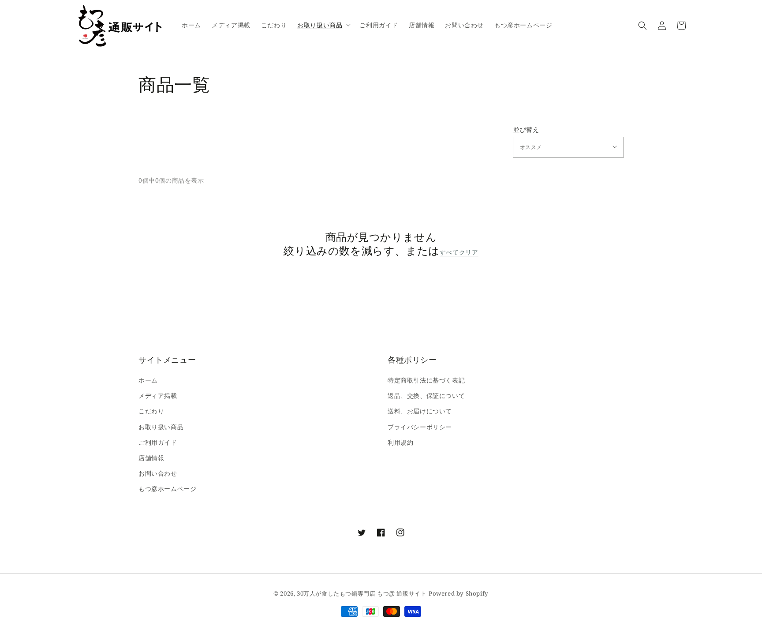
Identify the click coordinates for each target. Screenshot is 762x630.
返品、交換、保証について (426, 395)
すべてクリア (459, 252)
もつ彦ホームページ (167, 488)
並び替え (526, 130)
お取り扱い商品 (160, 427)
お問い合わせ (157, 473)
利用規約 (400, 442)
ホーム (148, 380)
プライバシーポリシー (420, 427)
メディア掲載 (157, 395)
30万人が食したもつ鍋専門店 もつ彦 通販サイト (361, 593)
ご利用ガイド (157, 442)
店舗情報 (151, 458)
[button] (642, 25)
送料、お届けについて (420, 411)
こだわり (151, 411)
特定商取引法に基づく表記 (426, 380)
